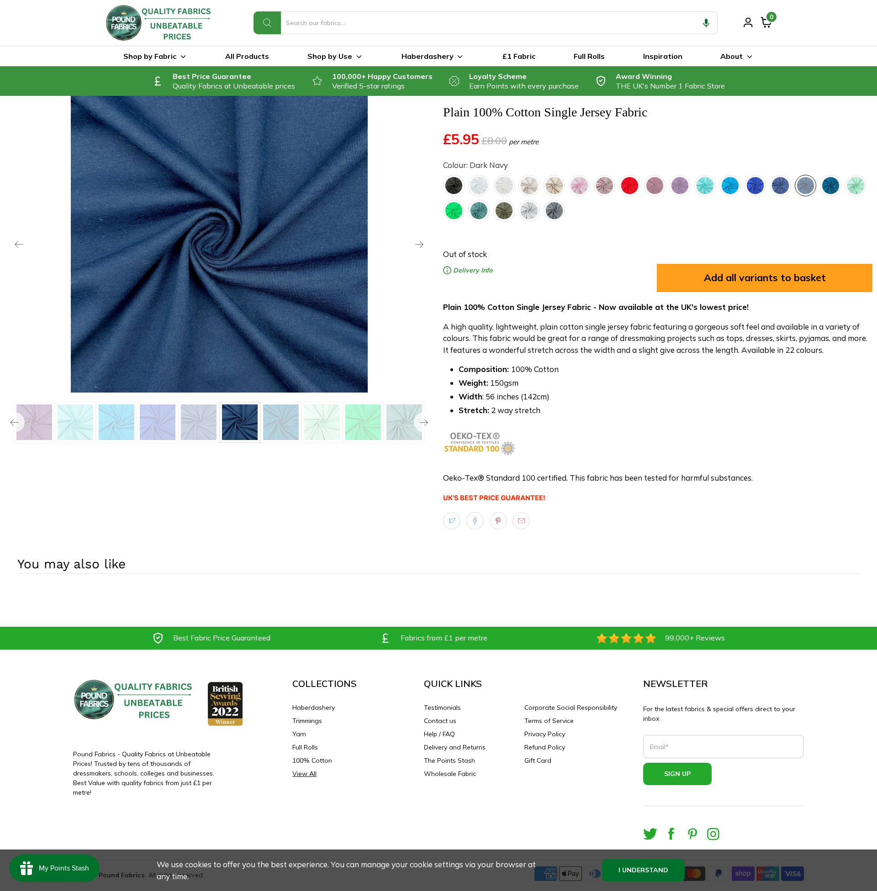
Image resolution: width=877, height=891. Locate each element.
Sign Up (677, 774)
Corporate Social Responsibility (570, 707)
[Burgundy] (655, 185)
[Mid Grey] (554, 210)
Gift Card (537, 760)
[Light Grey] (529, 210)
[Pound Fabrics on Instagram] (713, 834)
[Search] (267, 22)
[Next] (419, 244)
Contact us (440, 721)
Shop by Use (329, 56)
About (731, 56)
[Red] (629, 185)
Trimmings (307, 721)
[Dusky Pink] (604, 185)
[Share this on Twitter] (451, 520)
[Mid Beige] (554, 185)
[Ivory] (504, 185)
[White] (479, 185)
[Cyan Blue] (705, 185)
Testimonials (442, 707)
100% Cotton (312, 760)
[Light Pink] (579, 185)
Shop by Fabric (149, 56)
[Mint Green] (855, 185)
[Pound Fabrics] (160, 23)
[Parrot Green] (454, 210)
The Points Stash (449, 760)
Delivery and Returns (455, 747)
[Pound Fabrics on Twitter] (650, 834)
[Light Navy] (780, 185)
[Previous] (19, 244)
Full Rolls (589, 56)
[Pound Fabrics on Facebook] (671, 834)
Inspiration (662, 56)
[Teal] (830, 185)
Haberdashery (428, 56)
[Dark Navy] (805, 185)
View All (304, 774)
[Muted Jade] (479, 210)
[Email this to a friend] (521, 520)
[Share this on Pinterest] (498, 520)
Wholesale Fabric (450, 774)
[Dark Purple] (680, 185)
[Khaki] (504, 210)
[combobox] (486, 22)
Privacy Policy (544, 734)
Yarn (299, 734)
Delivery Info (471, 270)
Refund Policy (544, 747)
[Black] (454, 185)
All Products (247, 56)
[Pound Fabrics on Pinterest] (692, 834)
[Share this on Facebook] (475, 520)
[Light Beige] (529, 185)
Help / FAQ (439, 734)
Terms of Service (549, 721)
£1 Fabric (518, 56)
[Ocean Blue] (730, 185)
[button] (706, 22)
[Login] (748, 22)
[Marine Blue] (755, 185)
